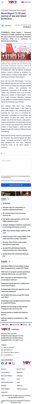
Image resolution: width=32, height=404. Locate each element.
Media (3, 379)
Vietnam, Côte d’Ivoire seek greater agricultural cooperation (15, 243)
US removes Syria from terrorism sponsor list (14, 214)
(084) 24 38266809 (9, 347)
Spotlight (3, 385)
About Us (3, 369)
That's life (19, 385)
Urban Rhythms (5, 389)
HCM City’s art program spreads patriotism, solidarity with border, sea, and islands (15, 273)
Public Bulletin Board (7, 382)
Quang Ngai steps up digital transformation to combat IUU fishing (15, 302)
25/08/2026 (6, 203)
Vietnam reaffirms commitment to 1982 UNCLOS (14, 319)
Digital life (20, 372)
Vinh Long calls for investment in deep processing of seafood (14, 279)
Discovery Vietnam (6, 375)
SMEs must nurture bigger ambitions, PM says (16, 232)
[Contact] (2, 402)
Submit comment (15, 185)
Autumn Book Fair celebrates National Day (15, 255)
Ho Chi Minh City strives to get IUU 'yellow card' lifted (15, 296)
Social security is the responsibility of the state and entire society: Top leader (17, 237)
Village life (4, 392)
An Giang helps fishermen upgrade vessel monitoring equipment (15, 290)
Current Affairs (5, 372)
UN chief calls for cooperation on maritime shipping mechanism (14, 208)
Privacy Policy (25, 176)
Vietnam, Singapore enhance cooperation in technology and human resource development (17, 226)
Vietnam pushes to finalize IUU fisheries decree (14, 313)
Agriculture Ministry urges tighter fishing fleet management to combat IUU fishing (15, 267)
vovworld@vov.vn (8, 355)
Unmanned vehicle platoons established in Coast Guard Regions (15, 284)
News (18, 379)
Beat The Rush (21, 369)
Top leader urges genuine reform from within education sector (16, 220)
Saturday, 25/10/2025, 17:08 (23, 25)
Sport (18, 382)
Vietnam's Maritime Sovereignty (13, 10)
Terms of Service (5, 177)
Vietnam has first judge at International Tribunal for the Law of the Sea (14, 308)
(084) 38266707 (8, 350)
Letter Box (19, 375)
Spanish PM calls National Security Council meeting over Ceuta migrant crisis (15, 249)
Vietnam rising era (22, 389)
